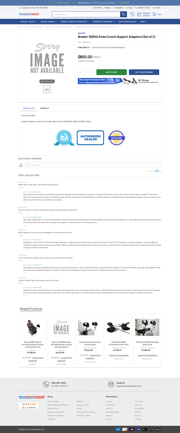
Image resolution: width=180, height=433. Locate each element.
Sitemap (138, 419)
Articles (109, 419)
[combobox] (89, 14)
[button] (24, 202)
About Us (109, 408)
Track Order (97, 8)
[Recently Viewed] (133, 14)
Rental (79, 408)
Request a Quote (83, 405)
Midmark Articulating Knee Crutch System (90, 343)
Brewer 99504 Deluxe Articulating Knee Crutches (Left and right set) (33, 344)
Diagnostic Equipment (102, 22)
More (142, 22)
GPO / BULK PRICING (144, 72)
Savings (80, 401)
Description (28, 108)
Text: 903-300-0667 (35, 7)
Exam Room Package (127, 22)
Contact (129, 8)
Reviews (108, 8)
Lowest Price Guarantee (86, 61)
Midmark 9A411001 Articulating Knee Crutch (119, 343)
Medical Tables (27, 22)
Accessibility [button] (139, 408)
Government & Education (86, 412)
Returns (138, 415)
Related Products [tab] (31, 308)
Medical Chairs (47, 22)
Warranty (44, 108)
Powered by (151, 171)
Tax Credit (139, 401)
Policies (138, 412)
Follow (20, 187)
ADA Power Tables (83, 415)
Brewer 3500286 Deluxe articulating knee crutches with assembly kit (61, 344)
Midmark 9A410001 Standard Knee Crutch (147, 343)
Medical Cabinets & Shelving (73, 22)
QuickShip (51, 419)
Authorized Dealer (112, 412)
